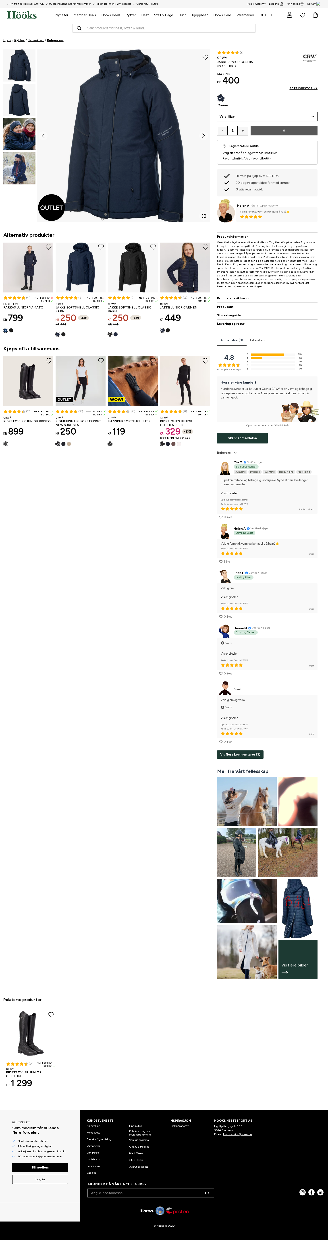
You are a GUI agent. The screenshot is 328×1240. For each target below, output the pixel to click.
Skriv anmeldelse (242, 438)
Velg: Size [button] (227, 116)
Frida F (239, 573)
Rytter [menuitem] (131, 15)
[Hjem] (30, 15)
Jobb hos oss (94, 1159)
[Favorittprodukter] (302, 15)
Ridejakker (55, 40)
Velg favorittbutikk (257, 158)
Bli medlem (40, 1167)
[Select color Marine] (5, 330)
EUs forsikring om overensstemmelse (140, 1133)
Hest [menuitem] (145, 15)
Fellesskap (257, 340)
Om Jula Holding (139, 1146)
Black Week (136, 1153)
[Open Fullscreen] (203, 216)
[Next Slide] (203, 135)
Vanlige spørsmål (139, 1140)
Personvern (93, 1166)
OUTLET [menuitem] (266, 15)
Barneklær (36, 40)
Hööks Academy (179, 1126)
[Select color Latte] (173, 444)
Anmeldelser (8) (232, 340)
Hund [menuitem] (183, 15)
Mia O (238, 462)
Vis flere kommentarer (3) (240, 754)
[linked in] (320, 1192)
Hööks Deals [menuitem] (110, 15)
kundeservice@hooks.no (237, 1134)
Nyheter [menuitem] (61, 15)
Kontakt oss (93, 1132)
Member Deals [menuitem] (85, 15)
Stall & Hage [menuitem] (163, 15)
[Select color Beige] (69, 444)
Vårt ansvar (93, 1146)
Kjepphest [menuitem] (200, 15)
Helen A (243, 206)
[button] (19, 65)
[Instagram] (302, 1192)
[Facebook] (311, 1192)
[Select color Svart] (11, 330)
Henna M (240, 628)
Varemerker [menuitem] (245, 15)
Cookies (91, 1172)
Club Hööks (136, 1160)
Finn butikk (293, 3)
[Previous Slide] (43, 135)
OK (207, 1193)
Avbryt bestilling (138, 1166)
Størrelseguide (229, 315)
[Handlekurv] (315, 15)
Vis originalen (229, 493)
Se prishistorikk (303, 88)
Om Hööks (93, 1152)
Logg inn (274, 3)
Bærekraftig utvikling (99, 1139)
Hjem (7, 40)
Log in (40, 1179)
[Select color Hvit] (179, 444)
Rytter (19, 40)
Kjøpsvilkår (93, 1126)
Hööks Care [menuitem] (222, 15)
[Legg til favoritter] (205, 57)
